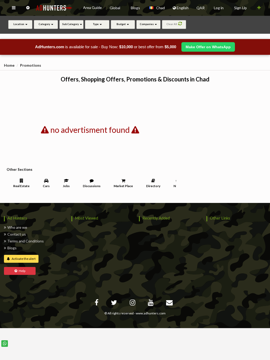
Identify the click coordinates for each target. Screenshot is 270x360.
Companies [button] (147, 24)
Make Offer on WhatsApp (208, 47)
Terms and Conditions (25, 241)
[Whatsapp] (4, 343)
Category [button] (44, 24)
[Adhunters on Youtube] (151, 303)
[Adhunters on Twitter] (114, 303)
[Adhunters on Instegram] (133, 303)
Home (9, 65)
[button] (14, 8)
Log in (219, 8)
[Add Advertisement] (259, 8)
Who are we (17, 227)
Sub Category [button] (70, 24)
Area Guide (92, 7)
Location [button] (19, 24)
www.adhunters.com (151, 313)
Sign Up (240, 8)
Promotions (30, 65)
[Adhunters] (170, 303)
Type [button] (96, 24)
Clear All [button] (172, 24)
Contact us (16, 234)
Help (21, 271)
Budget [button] (121, 24)
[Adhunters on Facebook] (97, 303)
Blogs (12, 248)
